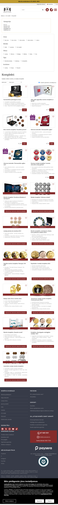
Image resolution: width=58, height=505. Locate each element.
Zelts (6, 47)
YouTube (3, 461)
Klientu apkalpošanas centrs (37, 408)
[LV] (8, 10)
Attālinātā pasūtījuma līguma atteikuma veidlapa (42, 410)
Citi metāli (19, 47)
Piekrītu (50, 501)
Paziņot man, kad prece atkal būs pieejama (15, 211)
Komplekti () (7, 28)
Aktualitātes (33, 396)
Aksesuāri (3, 416)
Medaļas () (7, 27)
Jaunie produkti (4, 404)
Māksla (25, 54)
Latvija (6, 54)
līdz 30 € (7, 40)
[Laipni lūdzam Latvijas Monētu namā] (47, 9)
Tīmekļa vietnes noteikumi (7, 434)
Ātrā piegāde (4, 439)
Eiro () (5, 24)
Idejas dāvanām (5, 397)
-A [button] (56, 4)
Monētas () (7, 26)
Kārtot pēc (4, 82)
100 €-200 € (22, 40)
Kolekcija (17, 61)
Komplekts (24, 61)
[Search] (42, 9)
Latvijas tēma (4, 400)
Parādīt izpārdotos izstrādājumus (48, 82)
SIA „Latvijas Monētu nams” (36, 394)
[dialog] (29, 491)
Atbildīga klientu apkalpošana (37, 422)
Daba (31, 54)
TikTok (2, 463)
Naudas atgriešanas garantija (37, 427)
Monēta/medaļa (8, 61)
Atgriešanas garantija (6, 442)
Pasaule (18, 68)
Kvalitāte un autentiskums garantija (38, 424)
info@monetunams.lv (45, 437)
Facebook (3, 453)
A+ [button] (57, 4)
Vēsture (12, 54)
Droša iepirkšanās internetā (36, 419)
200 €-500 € (30, 40)
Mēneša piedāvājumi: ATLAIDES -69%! (29, 1)
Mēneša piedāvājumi (6, 394)
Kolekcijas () (7, 30)
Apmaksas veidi (5, 437)
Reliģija (19, 54)
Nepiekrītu (39, 501)
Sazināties (32, 405)
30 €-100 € (14, 40)
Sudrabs (12, 47)
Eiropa (12, 68)
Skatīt (24, 110)
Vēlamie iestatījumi (9, 501)
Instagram (3, 458)
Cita (36, 54)
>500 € (37, 40)
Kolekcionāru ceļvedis (6, 419)
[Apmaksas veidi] (43, 448)
